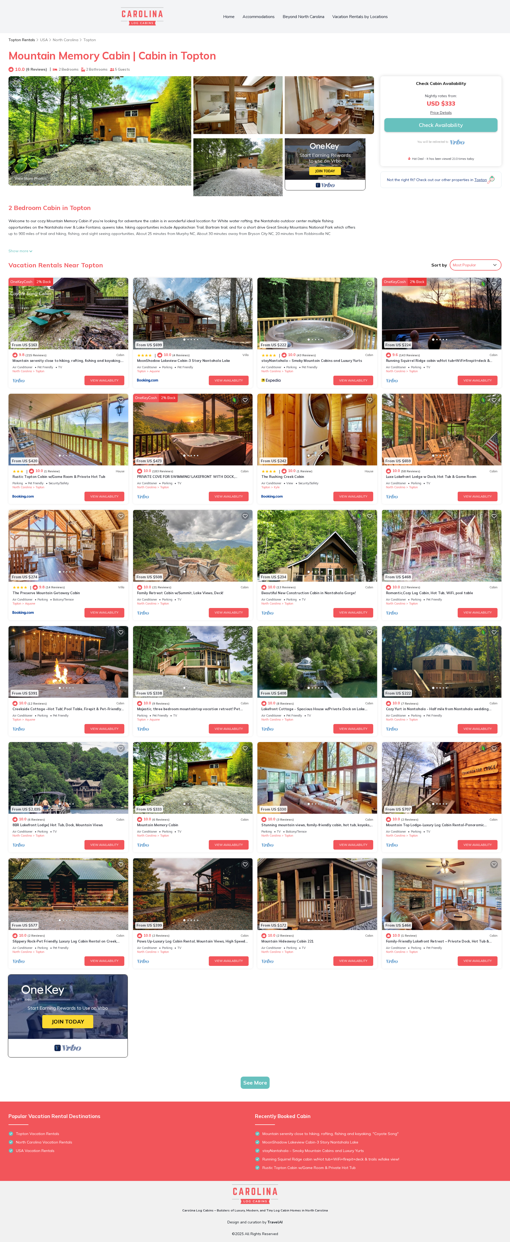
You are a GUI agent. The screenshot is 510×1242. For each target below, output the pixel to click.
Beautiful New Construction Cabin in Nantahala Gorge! (308, 593)
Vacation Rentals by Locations (360, 17)
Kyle (276, 487)
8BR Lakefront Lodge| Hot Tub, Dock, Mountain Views (57, 825)
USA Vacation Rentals (35, 1150)
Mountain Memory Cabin (157, 825)
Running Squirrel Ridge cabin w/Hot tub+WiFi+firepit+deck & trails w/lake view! (330, 1159)
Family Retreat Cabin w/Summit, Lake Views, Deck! (180, 593)
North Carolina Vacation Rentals (44, 1142)
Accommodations (259, 17)
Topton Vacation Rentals (37, 1133)
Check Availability (441, 125)
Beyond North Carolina (303, 17)
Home (229, 17)
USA (44, 39)
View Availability (104, 380)
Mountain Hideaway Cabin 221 (287, 941)
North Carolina (65, 39)
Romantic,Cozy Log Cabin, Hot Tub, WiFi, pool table (429, 593)
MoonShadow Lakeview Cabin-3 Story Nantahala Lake (183, 360)
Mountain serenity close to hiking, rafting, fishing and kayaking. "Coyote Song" (330, 1133)
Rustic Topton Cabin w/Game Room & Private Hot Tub (58, 476)
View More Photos (31, 178)
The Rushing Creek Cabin (282, 476)
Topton (89, 39)
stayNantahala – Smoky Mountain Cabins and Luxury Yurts (311, 360)
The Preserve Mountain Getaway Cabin (46, 593)
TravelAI (275, 1222)
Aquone (155, 371)
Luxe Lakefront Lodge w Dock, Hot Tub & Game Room (431, 476)
